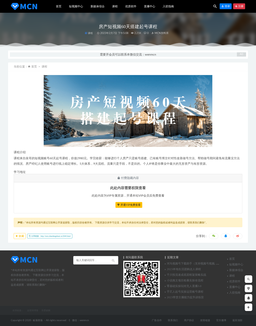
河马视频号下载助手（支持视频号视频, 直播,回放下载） (202, 263)
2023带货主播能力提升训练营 (185, 297)
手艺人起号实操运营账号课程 (185, 291)
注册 (240, 6)
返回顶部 (237, 320)
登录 (227, 6)
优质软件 (130, 6)
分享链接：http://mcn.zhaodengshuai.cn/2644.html (51, 236)
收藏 (21, 236)
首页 (58, 6)
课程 (115, 6)
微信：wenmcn (80, 320)
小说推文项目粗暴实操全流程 (185, 280)
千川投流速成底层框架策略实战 (186, 274)
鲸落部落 (38, 320)
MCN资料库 (161, 33)
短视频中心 (76, 6)
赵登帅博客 (32, 310)
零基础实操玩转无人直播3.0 (184, 286)
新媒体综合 (98, 6)
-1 (69, 320)
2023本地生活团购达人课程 (184, 269)
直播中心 (149, 6)
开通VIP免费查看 (130, 205)
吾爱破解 (45, 310)
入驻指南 (168, 6)
